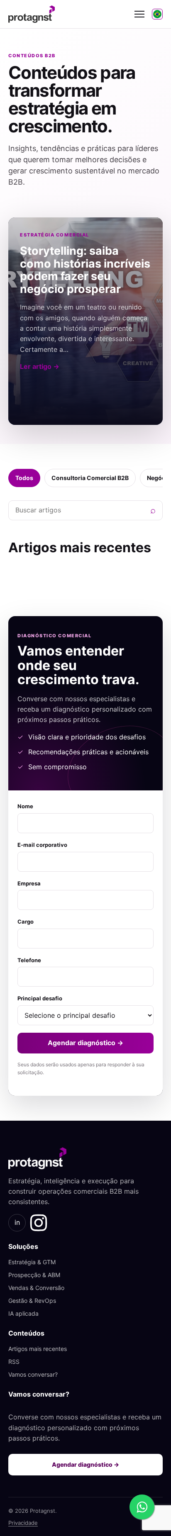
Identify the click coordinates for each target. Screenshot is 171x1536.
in (17, 1222)
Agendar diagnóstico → (85, 1043)
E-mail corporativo (42, 844)
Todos (24, 477)
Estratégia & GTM (32, 1261)
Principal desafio (39, 998)
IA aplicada (23, 1313)
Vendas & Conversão (36, 1287)
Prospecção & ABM (34, 1274)
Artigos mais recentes (37, 1348)
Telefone (29, 960)
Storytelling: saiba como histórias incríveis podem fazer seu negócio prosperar (85, 270)
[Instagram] (38, 1222)
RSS (14, 1361)
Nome (25, 806)
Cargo (25, 921)
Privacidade (23, 1522)
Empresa (29, 883)
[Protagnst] (67, 14)
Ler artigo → (39, 366)
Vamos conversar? (33, 1374)
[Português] (157, 14)
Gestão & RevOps (32, 1300)
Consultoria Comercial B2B (90, 477)
